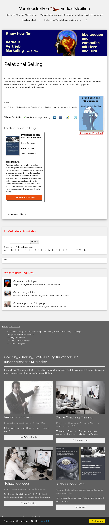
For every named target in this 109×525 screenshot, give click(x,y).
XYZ (85, 250)
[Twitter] (75, 117)
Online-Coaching (80, 440)
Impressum (14, 326)
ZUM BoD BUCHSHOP (24, 198)
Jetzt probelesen (28, 153)
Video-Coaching (28, 503)
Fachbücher (80, 507)
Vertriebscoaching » (17, 214)
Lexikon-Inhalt (29, 20)
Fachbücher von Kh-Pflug (20, 128)
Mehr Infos (46, 521)
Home (5, 326)
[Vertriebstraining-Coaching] (67, 117)
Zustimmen (97, 520)
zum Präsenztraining (29, 437)
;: (39, 20)
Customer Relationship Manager (30, 87)
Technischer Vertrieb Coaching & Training (62, 20)
